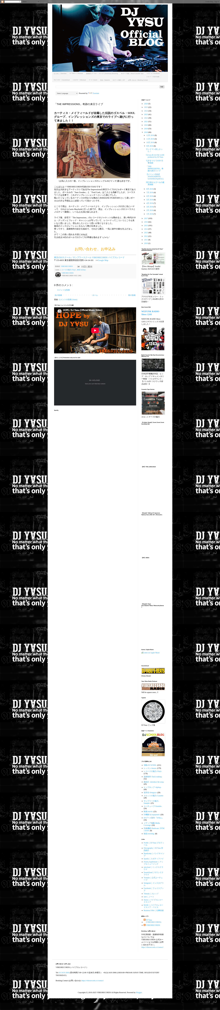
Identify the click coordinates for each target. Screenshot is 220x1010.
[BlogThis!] (85, 266)
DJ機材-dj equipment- (152, 815)
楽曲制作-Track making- (153, 777)
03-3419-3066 (64, 973)
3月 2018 (150, 207)
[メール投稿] (78, 266)
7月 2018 (150, 192)
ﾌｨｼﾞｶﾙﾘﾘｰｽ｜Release (76, 73)
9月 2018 (150, 146)
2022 (146, 118)
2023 (146, 114)
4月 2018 (150, 203)
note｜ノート (149, 897)
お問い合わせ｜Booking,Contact (138, 80)
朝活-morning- (149, 834)
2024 (146, 111)
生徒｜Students (105, 80)
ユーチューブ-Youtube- (153, 806)
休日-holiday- (81, 270)
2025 (146, 107)
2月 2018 (150, 210)
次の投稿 (58, 295)
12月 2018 (150, 135)
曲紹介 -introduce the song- (154, 782)
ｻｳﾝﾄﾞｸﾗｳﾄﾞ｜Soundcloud (62, 80)
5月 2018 (150, 200)
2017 (146, 218)
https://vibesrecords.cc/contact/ (152, 947)
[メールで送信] (82, 266)
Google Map (103, 260)
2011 (146, 240)
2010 (146, 243)
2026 (146, 104)
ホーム (95, 295)
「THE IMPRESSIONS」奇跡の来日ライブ (154, 168)
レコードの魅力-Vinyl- (68, 270)
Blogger (139, 992)
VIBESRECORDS (153, 925)
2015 (146, 225)
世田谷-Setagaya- (150, 792)
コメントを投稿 (63, 290)
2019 (146, 129)
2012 (146, 236)
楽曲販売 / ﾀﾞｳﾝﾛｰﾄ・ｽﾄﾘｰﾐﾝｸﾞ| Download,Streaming (102, 73)
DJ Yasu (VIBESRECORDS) (153, 921)
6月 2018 (150, 196)
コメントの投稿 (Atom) (68, 299)
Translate (96, 93)
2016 (146, 222)
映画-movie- (148, 811)
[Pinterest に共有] (91, 266)
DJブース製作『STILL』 (154, 818)
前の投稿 (132, 295)
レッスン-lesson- (150, 768)
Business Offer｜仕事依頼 (154, 910)
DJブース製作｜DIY (119, 80)
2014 (146, 229)
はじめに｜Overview (60, 73)
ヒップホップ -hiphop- (152, 787)
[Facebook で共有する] (89, 266)
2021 (146, 121)
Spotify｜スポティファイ (154, 859)
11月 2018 (150, 139)
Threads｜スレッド (151, 894)
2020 (146, 125)
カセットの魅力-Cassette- (154, 796)
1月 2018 (150, 214)
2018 (146, 132)
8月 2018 (150, 189)
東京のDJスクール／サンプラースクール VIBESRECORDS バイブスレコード (89, 257)
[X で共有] (87, 266)
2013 (146, 233)
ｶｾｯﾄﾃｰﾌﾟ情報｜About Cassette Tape (132, 73)
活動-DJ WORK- (150, 765)
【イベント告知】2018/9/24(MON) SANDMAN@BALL (155, 176)
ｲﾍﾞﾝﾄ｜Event (93, 80)
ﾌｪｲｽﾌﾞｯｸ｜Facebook (153, 73)
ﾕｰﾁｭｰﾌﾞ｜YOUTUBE (153, 77)
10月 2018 (150, 142)
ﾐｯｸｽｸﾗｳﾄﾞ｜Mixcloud (79, 80)
